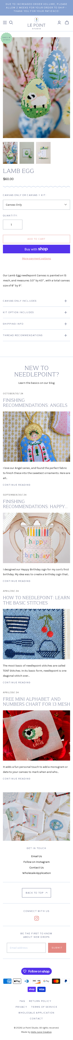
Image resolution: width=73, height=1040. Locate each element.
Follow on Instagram (36, 862)
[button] (36, 892)
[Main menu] (5, 23)
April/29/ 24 (11, 591)
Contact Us (36, 867)
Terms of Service (44, 1007)
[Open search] (11, 23)
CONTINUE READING (17, 484)
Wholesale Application (36, 873)
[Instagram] (36, 918)
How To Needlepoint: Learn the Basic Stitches (36, 600)
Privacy (21, 1007)
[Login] (59, 22)
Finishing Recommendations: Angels (35, 402)
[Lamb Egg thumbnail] (10, 153)
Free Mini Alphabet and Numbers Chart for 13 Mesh (36, 701)
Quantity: (10, 215)
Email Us (36, 856)
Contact (36, 1018)
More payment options (36, 258)
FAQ (22, 1001)
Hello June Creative (41, 1032)
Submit (57, 947)
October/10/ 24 (13, 393)
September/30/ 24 (15, 494)
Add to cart (36, 239)
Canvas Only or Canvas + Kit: (25, 195)
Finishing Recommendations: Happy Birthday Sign (34, 504)
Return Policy (40, 1001)
